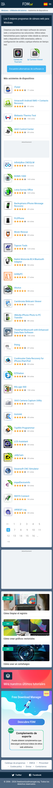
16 (33, 535)
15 (27, 535)
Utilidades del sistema (18, 10)
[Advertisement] (26, 149)
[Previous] (8, 524)
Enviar (28, 766)
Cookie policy (16, 766)
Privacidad (43, 763)
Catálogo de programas (15, 763)
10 (33, 530)
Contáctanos (40, 766)
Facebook (37, 775)
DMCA (32, 763)
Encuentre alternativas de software (25, 69)
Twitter (18, 775)
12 (8, 535)
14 (20, 535)
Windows (4, 10)
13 (14, 535)
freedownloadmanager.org (28, 782)
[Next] (8, 542)
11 (39, 530)
